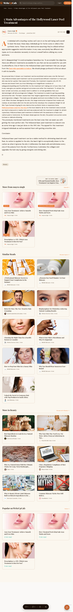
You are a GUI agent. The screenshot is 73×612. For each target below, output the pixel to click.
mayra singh (11, 31)
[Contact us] (66, 607)
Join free (67, 3)
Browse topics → (64, 254)
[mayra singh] (4, 32)
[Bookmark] (40, 606)
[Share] (45, 606)
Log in (59, 3)
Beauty (10, 8)
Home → (67, 508)
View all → (66, 187)
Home (5, 8)
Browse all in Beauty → (63, 410)
